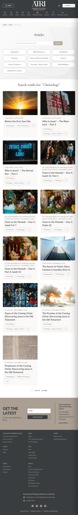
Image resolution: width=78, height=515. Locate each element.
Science (63, 58)
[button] (59, 5)
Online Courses (58, 436)
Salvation (14, 58)
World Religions (63, 64)
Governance (31, 477)
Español (5, 472)
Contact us (24, 511)
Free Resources (7, 469)
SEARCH (58, 43)
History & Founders (33, 472)
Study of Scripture (14, 64)
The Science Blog (33, 442)
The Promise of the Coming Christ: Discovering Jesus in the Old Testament (56, 316)
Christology (10, 126)
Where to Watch (7, 442)
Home (5, 25)
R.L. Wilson (9, 310)
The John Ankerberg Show (10, 436)
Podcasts (5, 449)
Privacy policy (36, 511)
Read (10, 25)
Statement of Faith (33, 475)
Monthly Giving (32, 458)
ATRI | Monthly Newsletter (35, 439)
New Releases (7, 466)
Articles (30, 436)
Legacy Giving (32, 455)
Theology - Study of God (39, 64)
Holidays (58, 180)
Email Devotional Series (60, 439)
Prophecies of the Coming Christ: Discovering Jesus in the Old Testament (18, 369)
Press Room (31, 480)
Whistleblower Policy (34, 483)
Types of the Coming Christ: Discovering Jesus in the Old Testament (19, 316)
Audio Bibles (31, 452)
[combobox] (39, 43)
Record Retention (33, 486)
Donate (68, 5)
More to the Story (8, 439)
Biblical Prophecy (39, 52)
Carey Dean (9, 118)
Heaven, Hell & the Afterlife (39, 58)
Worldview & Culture (14, 71)
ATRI (29, 449)
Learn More (64, 423)
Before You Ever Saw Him (18, 121)
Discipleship (63, 52)
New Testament (23, 126)
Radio (4, 452)
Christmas (9, 229)
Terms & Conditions (51, 511)
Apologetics (15, 52)
